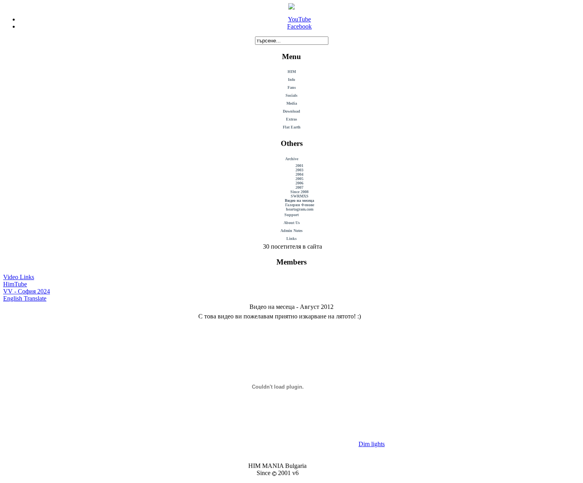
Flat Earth (292, 127)
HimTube (15, 284)
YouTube (299, 19)
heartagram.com (299, 209)
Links (291, 238)
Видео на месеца (299, 200)
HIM (292, 71)
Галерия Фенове (299, 205)
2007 (299, 187)
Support (291, 215)
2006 (299, 183)
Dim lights (372, 444)
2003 (299, 170)
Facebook (299, 26)
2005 (299, 178)
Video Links (18, 277)
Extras (291, 119)
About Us (292, 222)
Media (291, 103)
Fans (292, 87)
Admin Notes (291, 230)
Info (291, 79)
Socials (291, 95)
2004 (299, 174)
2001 (299, 165)
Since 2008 (299, 192)
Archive (291, 159)
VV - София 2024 (26, 291)
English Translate (24, 298)
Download (291, 111)
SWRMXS (300, 196)
